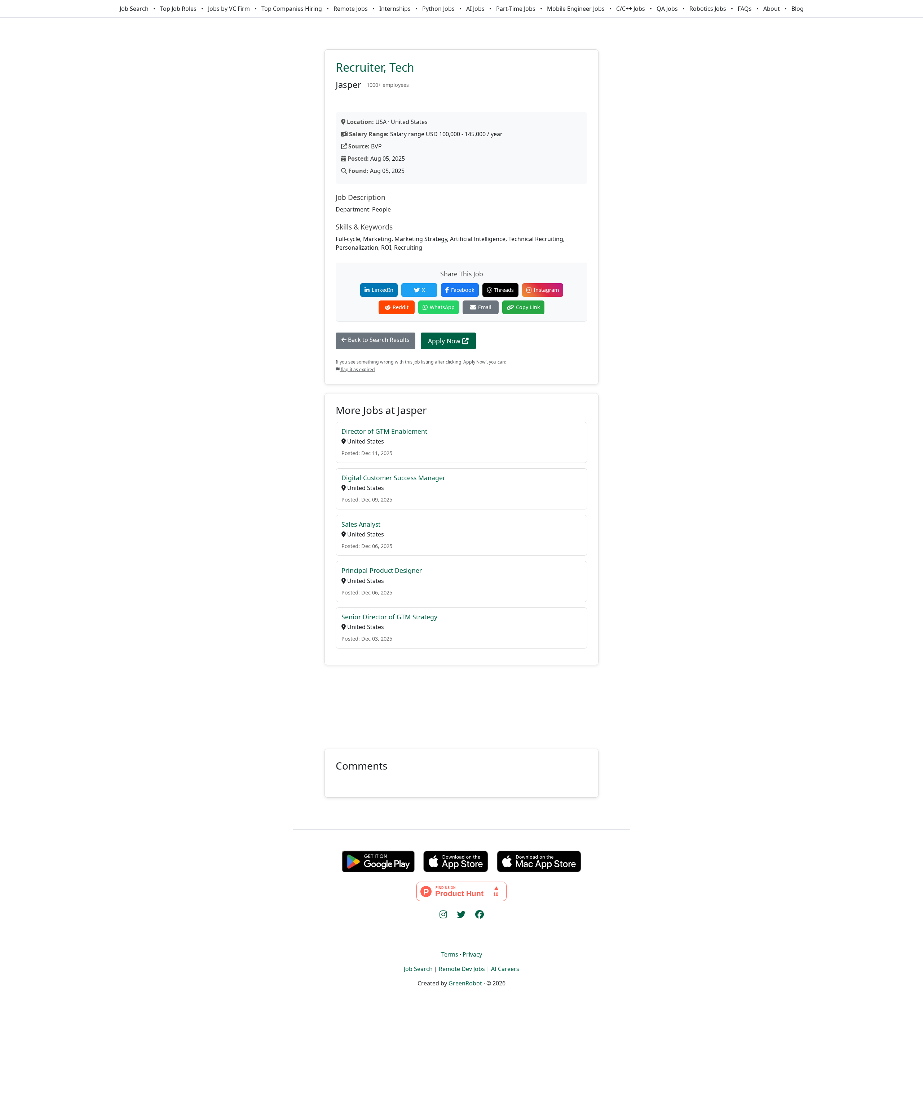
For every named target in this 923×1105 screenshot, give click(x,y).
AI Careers (505, 969)
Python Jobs (438, 9)
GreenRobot (465, 983)
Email (484, 307)
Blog (797, 9)
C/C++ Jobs (630, 9)
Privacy (472, 954)
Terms (449, 954)
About (771, 9)
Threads (504, 289)
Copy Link (528, 307)
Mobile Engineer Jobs (576, 9)
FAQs (745, 9)
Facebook (462, 289)
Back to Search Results (378, 340)
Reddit (400, 307)
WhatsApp (442, 307)
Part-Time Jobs (515, 9)
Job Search (134, 9)
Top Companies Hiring (291, 9)
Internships (395, 9)
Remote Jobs (351, 9)
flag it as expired (357, 369)
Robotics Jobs (707, 9)
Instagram (546, 289)
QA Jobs (667, 9)
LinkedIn (382, 289)
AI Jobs (475, 9)
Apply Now (445, 341)
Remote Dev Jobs (462, 969)
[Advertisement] (461, 703)
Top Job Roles (178, 9)
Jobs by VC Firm (229, 9)
